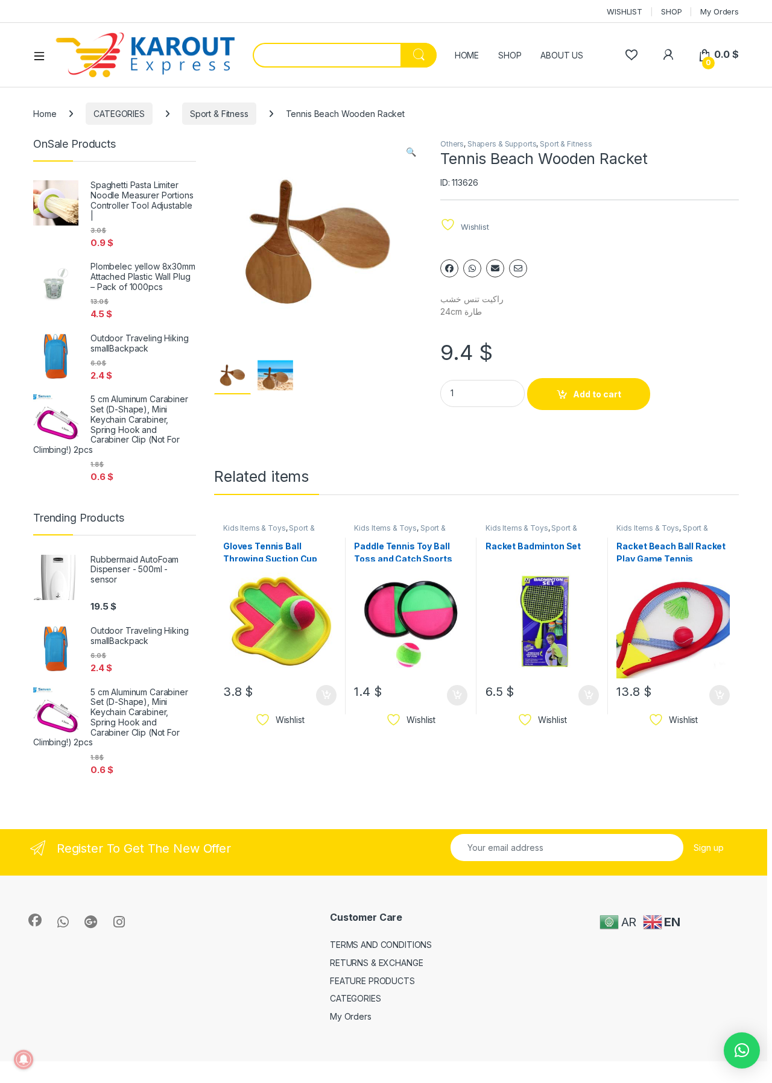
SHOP (671, 11)
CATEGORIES (119, 114)
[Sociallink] (35, 920)
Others (452, 143)
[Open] (43, 55)
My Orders (719, 11)
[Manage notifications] (23, 1059)
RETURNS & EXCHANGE (376, 963)
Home (44, 114)
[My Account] (668, 54)
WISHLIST (624, 11)
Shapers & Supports (501, 143)
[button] (411, 152)
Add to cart (597, 394)
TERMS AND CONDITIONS (381, 944)
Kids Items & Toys (254, 527)
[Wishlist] (631, 54)
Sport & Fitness (219, 114)
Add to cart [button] (326, 695)
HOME (467, 55)
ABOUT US (561, 55)
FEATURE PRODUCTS (372, 981)
